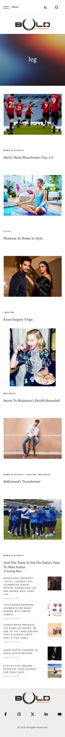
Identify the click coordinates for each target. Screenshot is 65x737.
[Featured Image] (33, 114)
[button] (10, 7)
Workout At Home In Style (23, 238)
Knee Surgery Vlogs (18, 319)
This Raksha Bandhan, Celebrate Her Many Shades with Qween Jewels (18, 609)
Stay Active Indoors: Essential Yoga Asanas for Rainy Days (19, 669)
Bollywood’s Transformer (22, 481)
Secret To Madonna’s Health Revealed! (31, 401)
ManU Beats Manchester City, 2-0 (28, 157)
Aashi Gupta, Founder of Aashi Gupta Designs (20, 652)
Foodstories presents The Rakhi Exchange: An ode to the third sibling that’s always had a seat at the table (20, 631)
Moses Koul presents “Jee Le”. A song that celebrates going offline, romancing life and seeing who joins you (20, 586)
